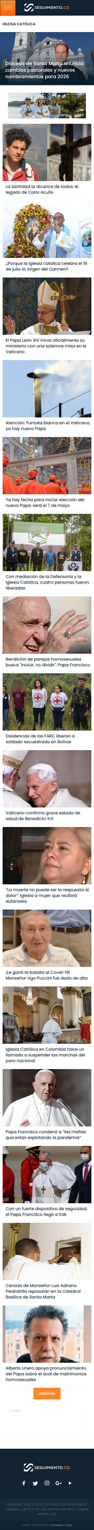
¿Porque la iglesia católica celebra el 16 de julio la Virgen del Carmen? (46, 266)
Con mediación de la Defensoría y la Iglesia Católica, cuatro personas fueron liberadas (47, 582)
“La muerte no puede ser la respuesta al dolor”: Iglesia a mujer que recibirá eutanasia (47, 895)
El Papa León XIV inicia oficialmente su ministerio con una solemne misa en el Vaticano (46, 346)
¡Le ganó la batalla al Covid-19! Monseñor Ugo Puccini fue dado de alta (47, 975)
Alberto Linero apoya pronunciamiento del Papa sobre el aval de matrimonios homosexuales (46, 1374)
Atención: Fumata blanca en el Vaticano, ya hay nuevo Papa (48, 425)
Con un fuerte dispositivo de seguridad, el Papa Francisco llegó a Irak (46, 1211)
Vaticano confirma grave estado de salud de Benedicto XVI (43, 816)
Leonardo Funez (61, 1525)
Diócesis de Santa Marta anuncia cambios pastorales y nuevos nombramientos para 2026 (44, 70)
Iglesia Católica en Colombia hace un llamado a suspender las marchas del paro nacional (45, 1055)
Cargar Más (47, 1394)
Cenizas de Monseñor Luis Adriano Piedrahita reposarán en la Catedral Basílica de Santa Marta (43, 1291)
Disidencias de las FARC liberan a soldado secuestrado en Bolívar (40, 739)
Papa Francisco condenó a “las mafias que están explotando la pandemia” (46, 1134)
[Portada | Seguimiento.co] (47, 1467)
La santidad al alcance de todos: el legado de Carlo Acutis (42, 189)
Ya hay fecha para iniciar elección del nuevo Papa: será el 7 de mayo (45, 502)
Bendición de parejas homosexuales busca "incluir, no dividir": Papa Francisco (48, 662)
